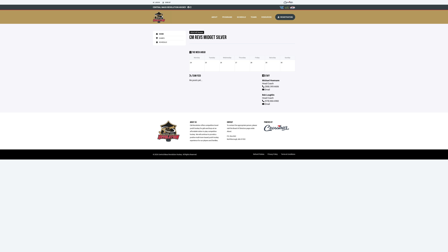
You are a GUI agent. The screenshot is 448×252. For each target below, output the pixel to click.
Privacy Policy (273, 154)
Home (161, 34)
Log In (157, 2)
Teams (254, 17)
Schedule (241, 17)
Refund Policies (258, 154)
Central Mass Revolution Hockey (169, 7)
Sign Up (168, 2)
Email (267, 89)
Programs (227, 17)
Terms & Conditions (288, 154)
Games (161, 38)
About (214, 17)
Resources (266, 17)
